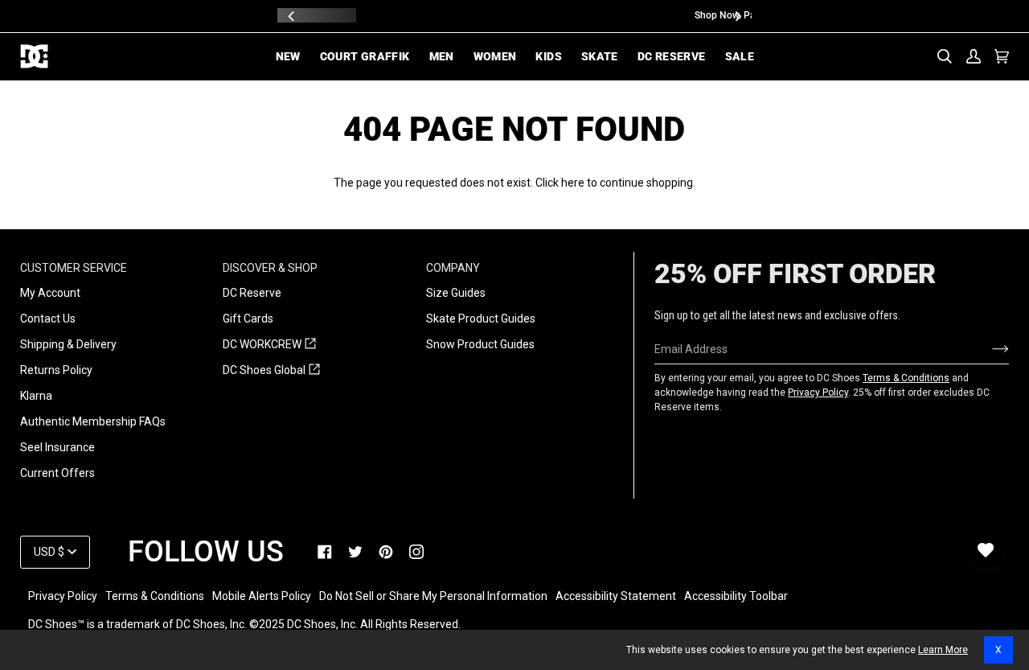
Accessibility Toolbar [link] (736, 596)
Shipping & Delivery (68, 344)
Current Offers (57, 473)
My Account (50, 292)
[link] (325, 552)
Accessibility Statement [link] (615, 596)
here (572, 182)
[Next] (737, 16)
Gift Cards (248, 318)
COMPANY (453, 267)
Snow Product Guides (480, 344)
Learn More (943, 650)
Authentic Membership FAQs (93, 421)
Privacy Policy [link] (62, 596)
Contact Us (48, 318)
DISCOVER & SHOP (270, 267)
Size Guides (456, 292)
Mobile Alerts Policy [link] (261, 596)
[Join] (987, 349)
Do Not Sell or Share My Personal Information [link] (433, 596)
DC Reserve (252, 292)
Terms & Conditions (906, 378)
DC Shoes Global (271, 371)
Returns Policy (56, 370)
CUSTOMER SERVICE (73, 267)
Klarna (36, 395)
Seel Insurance (57, 447)
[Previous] (291, 16)
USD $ (49, 551)
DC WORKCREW (269, 345)
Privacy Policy (818, 392)
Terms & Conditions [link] (154, 596)
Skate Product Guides (480, 318)
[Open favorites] (985, 550)
